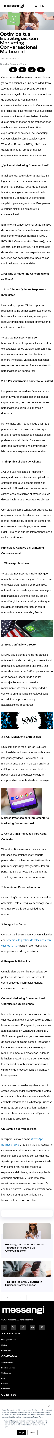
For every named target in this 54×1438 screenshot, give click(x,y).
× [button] (48, 1405)
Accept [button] (21, 1433)
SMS (16, 1144)
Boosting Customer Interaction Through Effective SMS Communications (24, 1248)
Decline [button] (32, 1433)
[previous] (7, 1297)
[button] (13, 69)
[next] (20, 1297)
